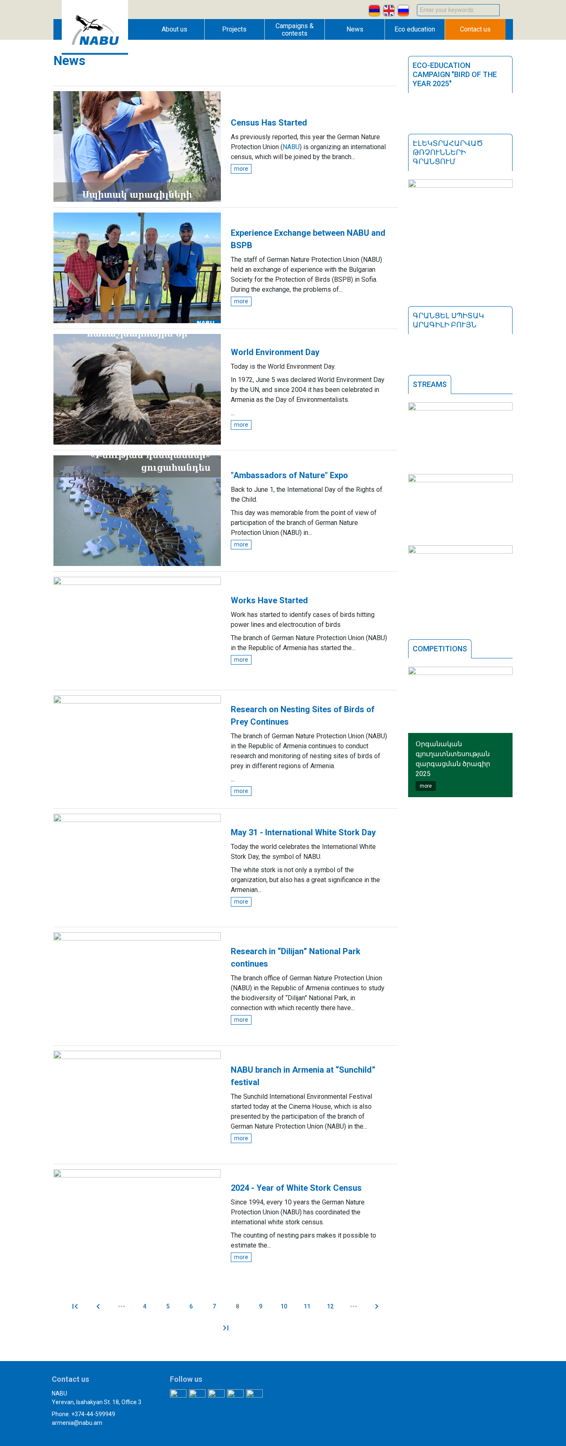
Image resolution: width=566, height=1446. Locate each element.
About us (174, 29)
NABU (291, 147)
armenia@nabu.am (77, 1422)
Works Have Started (269, 600)
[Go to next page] (377, 1306)
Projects (234, 29)
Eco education (414, 29)
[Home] (95, 52)
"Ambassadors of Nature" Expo (289, 475)
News (354, 29)
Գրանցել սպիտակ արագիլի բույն (448, 320)
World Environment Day (275, 352)
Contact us (475, 29)
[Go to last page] (226, 1327)
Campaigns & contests (295, 29)
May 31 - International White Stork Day (303, 832)
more (241, 168)
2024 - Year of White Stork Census (296, 1188)
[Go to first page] (75, 1306)
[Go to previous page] (98, 1306)
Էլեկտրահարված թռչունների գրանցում (448, 152)
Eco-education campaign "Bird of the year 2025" (455, 74)
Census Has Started (269, 123)
